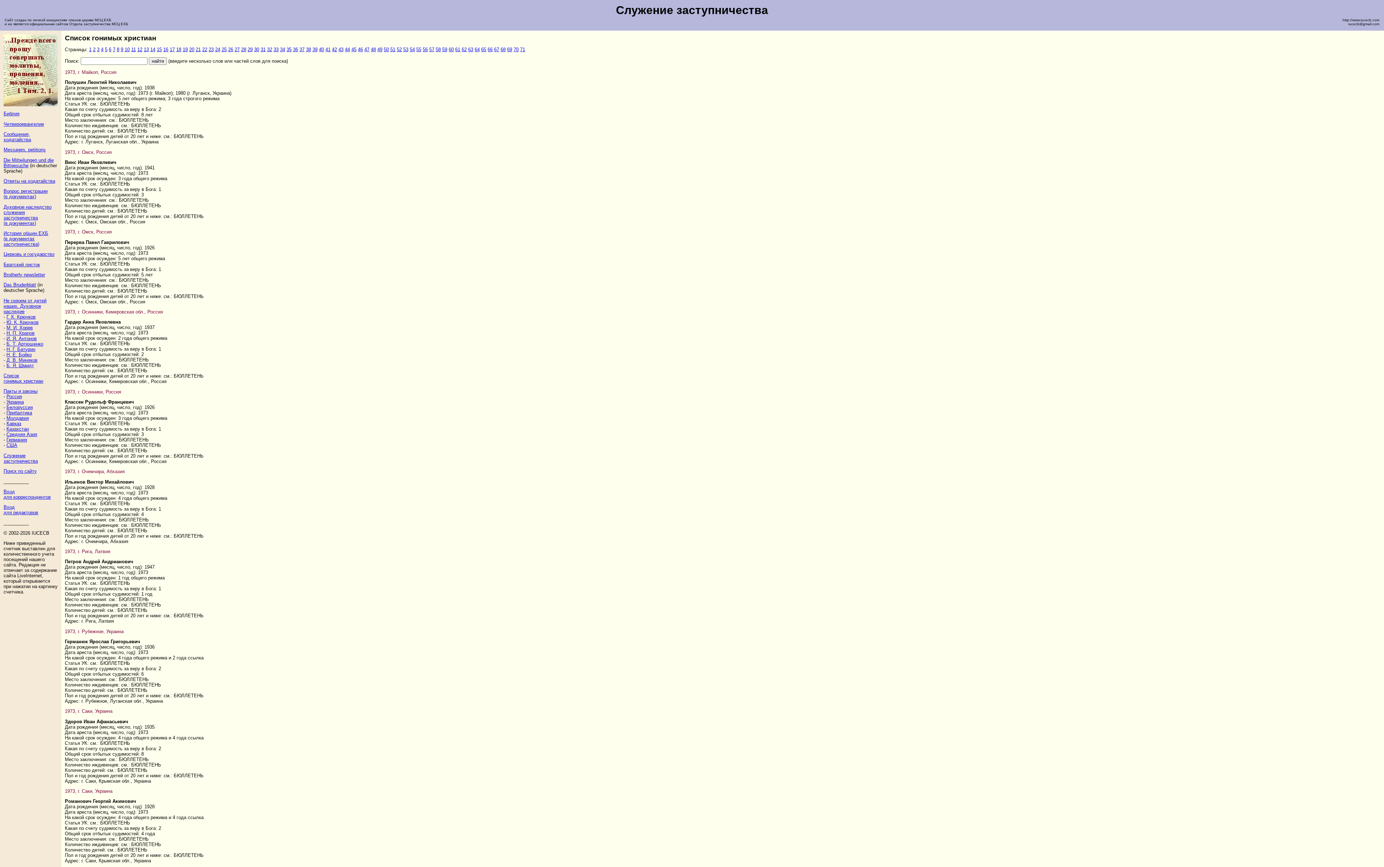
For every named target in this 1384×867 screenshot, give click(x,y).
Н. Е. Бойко (19, 354)
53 (405, 49)
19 (185, 49)
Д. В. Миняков (21, 360)
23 (211, 49)
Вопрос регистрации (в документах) (26, 193)
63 (470, 49)
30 (256, 49)
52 (399, 49)
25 (224, 49)
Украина (15, 402)
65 (483, 49)
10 (127, 49)
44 (347, 49)
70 (516, 49)
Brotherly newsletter (24, 274)
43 (340, 49)
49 (379, 49)
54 (412, 49)
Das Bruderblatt (20, 285)
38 (308, 49)
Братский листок (22, 264)
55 (418, 49)
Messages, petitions (25, 149)
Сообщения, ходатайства (17, 137)
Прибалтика (19, 412)
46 (360, 49)
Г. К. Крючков (21, 317)
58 (438, 49)
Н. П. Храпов (20, 333)
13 (146, 49)
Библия (11, 113)
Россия (14, 396)
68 (503, 49)
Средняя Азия (21, 434)
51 (392, 49)
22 (204, 49)
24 (217, 49)
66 (490, 49)
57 (431, 49)
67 (496, 49)
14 (152, 49)
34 (282, 49)
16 (165, 49)
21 (198, 49)
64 (477, 49)
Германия (16, 440)
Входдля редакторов (21, 509)
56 (425, 49)
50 (386, 49)
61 (457, 49)
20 (191, 49)
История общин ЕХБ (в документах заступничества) (26, 239)
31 (263, 49)
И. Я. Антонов (21, 338)
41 (328, 49)
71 (522, 49)
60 (451, 49)
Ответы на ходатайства (29, 181)
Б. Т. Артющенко (24, 344)
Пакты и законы (20, 391)
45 (353, 49)
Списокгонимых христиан (23, 378)
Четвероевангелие (24, 124)
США (11, 445)
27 (237, 49)
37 (302, 49)
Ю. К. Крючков (22, 322)
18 (178, 49)
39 (315, 49)
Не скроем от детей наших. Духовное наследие (25, 306)
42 (334, 49)
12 (139, 49)
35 (289, 49)
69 (509, 49)
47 (366, 49)
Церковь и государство (29, 254)
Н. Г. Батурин (20, 349)
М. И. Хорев (19, 327)
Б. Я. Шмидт (20, 365)
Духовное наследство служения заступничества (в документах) (28, 215)
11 (133, 49)
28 (243, 49)
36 (295, 49)
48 (373, 49)
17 (172, 49)
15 (159, 49)
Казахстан (17, 429)
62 (464, 49)
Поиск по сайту (20, 471)
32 (269, 49)
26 (230, 49)
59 (444, 49)
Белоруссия (19, 407)
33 (276, 49)
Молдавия (17, 418)
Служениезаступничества (21, 458)
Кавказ (13, 423)
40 (321, 49)
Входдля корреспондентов (27, 494)
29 (250, 49)
